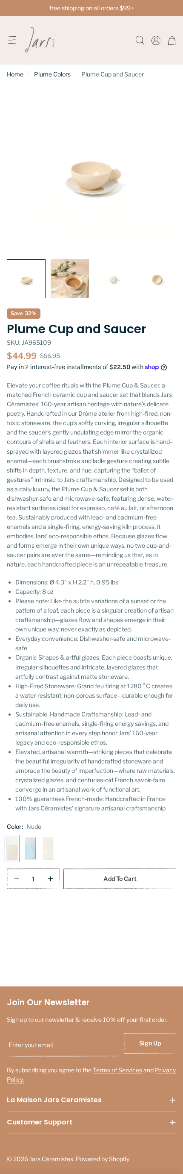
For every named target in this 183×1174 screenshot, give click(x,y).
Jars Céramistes (51, 1158)
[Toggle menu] (12, 40)
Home (15, 74)
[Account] (156, 40)
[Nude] (12, 848)
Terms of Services (117, 1070)
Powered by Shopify (102, 1158)
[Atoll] (30, 848)
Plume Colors (52, 74)
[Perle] (48, 848)
